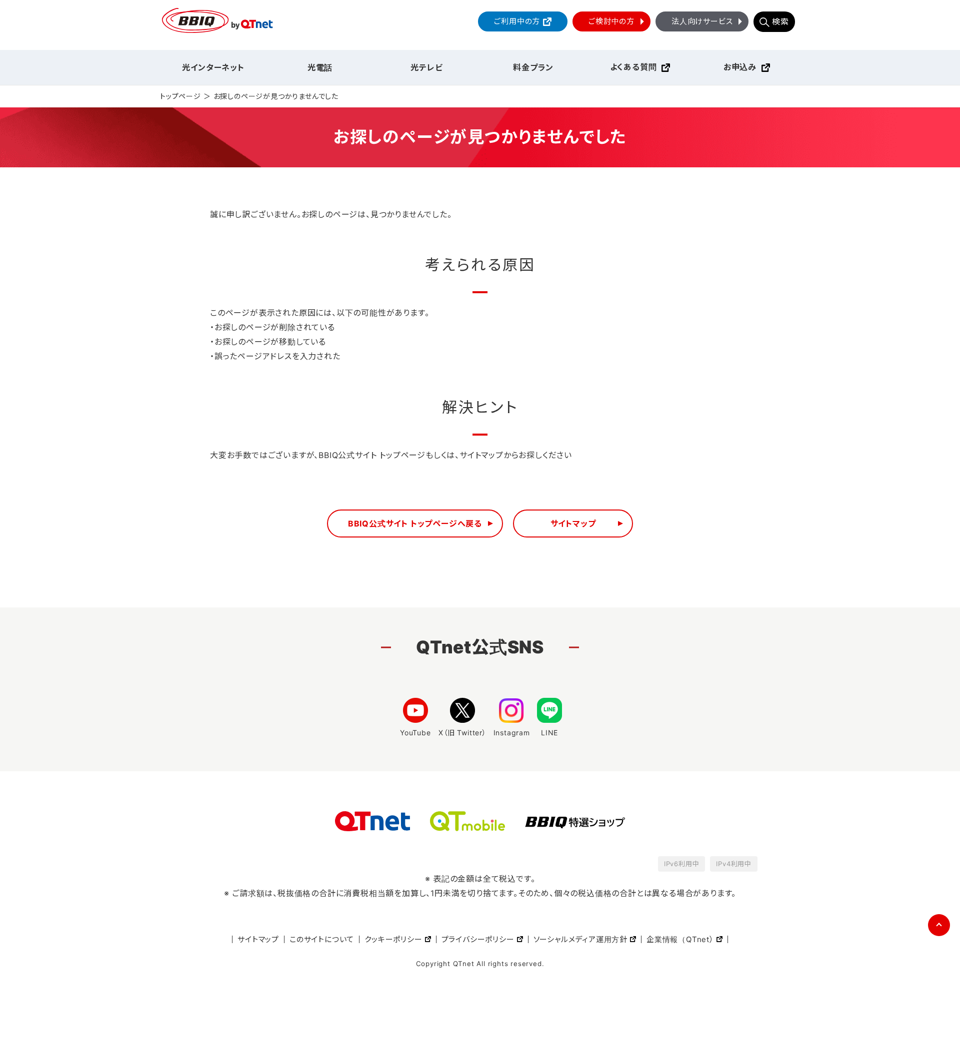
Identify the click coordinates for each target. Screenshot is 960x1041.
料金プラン (533, 67)
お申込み (740, 67)
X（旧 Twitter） (462, 732)
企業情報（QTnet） (680, 939)
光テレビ (426, 67)
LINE (549, 732)
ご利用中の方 (517, 21)
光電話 (320, 67)
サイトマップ (573, 523)
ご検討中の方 (611, 21)
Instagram (512, 732)
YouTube (415, 732)
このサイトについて (322, 939)
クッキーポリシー (393, 939)
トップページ (180, 96)
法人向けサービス (702, 21)
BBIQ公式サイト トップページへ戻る (415, 523)
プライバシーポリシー (478, 939)
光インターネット (213, 67)
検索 (780, 21)
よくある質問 (633, 67)
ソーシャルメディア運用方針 (581, 939)
